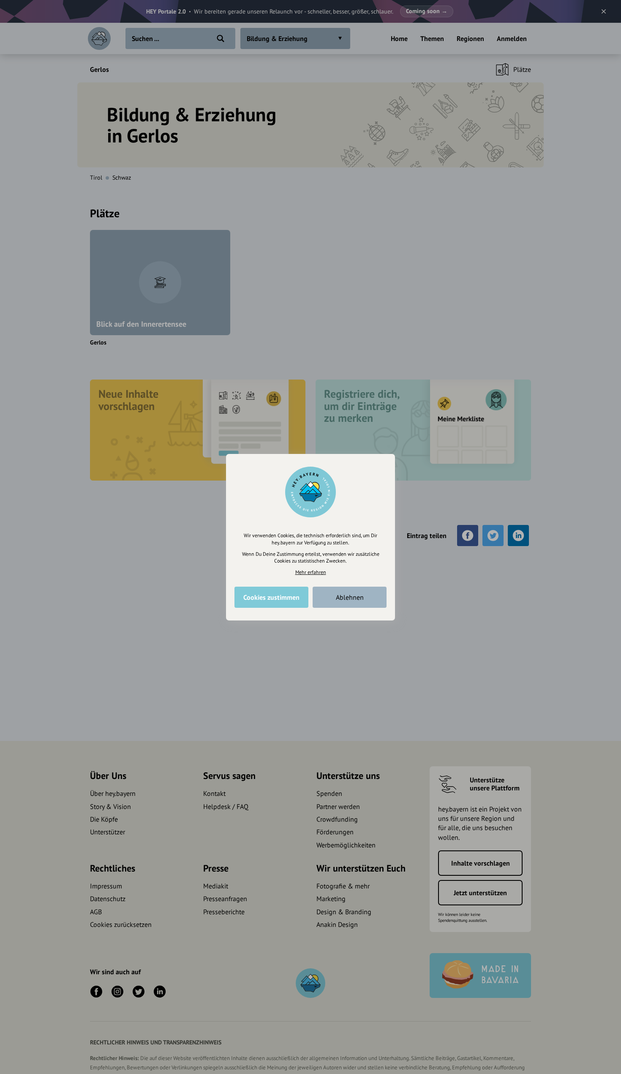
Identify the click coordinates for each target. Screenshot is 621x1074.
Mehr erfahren (310, 572)
